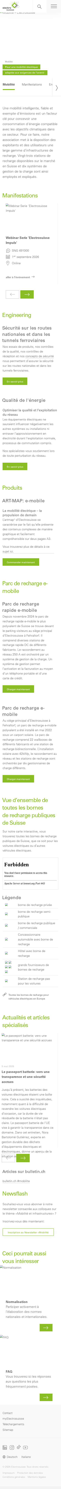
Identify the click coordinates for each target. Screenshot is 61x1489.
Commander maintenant (21, 562)
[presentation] (57, 87)
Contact (8, 1413)
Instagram (11, 1447)
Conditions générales (14, 1476)
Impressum (9, 1472)
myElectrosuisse (13, 1418)
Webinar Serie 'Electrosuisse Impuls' (30, 244)
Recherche (40, 6)
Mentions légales (37, 1476)
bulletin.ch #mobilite (16, 1181)
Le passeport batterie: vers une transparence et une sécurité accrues (28, 1090)
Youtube (25, 1447)
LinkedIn (5, 1447)
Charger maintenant (18, 689)
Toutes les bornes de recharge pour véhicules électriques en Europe (28, 996)
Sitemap (8, 1430)
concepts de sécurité (39, 356)
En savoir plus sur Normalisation (30, 1299)
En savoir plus (15, 381)
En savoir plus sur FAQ (30, 1369)
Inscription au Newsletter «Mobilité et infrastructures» (28, 1233)
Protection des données (30, 1472)
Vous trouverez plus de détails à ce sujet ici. (26, 549)
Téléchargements (13, 1424)
